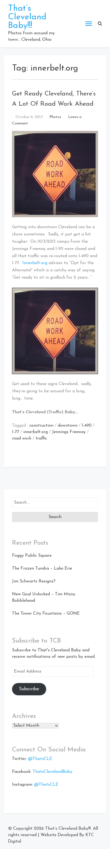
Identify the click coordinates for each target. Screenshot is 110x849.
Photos (55, 117)
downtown (67, 425)
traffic (41, 438)
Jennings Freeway (69, 432)
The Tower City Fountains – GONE (46, 613)
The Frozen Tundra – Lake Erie (42, 568)
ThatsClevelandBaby (52, 772)
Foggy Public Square (32, 555)
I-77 (15, 432)
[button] (100, 23)
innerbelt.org (35, 432)
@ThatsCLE (40, 759)
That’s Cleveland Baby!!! (27, 17)
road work (21, 438)
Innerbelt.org (34, 263)
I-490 (87, 425)
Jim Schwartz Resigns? (34, 581)
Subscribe (29, 689)
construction (41, 425)
